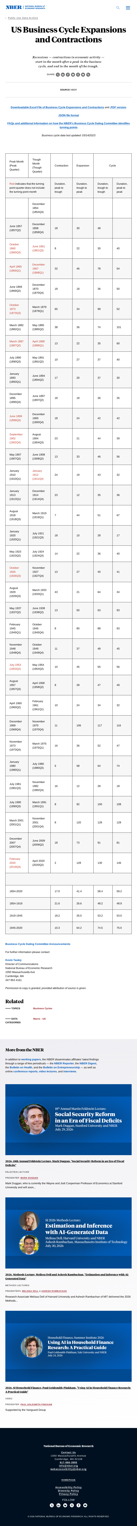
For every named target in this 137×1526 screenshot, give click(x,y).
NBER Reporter (64, 1063)
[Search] (118, 7)
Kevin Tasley (13, 960)
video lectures (48, 1071)
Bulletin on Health (21, 1067)
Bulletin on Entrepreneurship (61, 1067)
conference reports (25, 1071)
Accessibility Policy (68, 1487)
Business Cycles (42, 1008)
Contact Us (68, 1452)
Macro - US (39, 1018)
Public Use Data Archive (23, 18)
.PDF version (118, 107)
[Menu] (128, 7)
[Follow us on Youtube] (85, 1505)
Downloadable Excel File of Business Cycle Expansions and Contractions (57, 107)
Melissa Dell (30, 1291)
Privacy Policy (68, 1494)
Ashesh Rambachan (54, 1291)
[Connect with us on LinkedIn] (58, 1505)
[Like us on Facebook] (79, 1505)
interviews (69, 1071)
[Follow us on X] (52, 1505)
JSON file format (68, 115)
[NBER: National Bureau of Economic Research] (28, 8)
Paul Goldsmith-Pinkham (36, 1404)
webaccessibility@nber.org (68, 1469)
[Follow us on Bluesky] (65, 1505)
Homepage (68, 1480)
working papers (31, 1059)
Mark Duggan (29, 1178)
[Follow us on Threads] (72, 1505)
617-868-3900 (68, 1462)
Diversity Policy (68, 1490)
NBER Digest (88, 1063)
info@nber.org (68, 1465)
